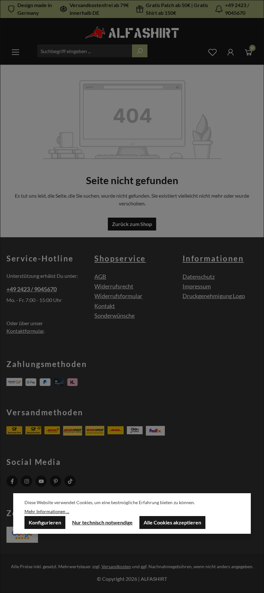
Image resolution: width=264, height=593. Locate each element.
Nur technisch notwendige (102, 522)
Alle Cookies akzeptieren (172, 522)
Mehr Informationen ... (46, 511)
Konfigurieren (45, 522)
